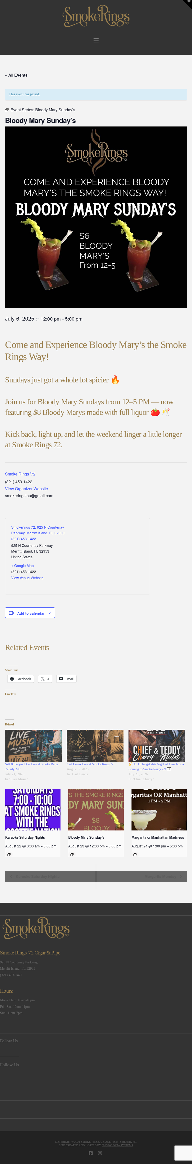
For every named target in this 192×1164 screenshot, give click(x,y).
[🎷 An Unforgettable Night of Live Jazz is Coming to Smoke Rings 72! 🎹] (156, 746)
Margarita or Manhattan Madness (158, 837)
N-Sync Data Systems (117, 1145)
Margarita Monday (160, 876)
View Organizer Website (26, 488)
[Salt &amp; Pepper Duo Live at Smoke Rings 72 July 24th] (33, 746)
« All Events (16, 75)
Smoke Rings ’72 (20, 474)
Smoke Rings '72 (92, 1141)
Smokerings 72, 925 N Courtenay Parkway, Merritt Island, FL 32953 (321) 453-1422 (37, 533)
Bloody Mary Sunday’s (86, 837)
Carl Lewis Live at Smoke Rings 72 (90, 764)
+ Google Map (22, 565)
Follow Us (9, 1040)
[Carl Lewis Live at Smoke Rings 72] (95, 746)
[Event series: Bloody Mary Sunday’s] (72, 854)
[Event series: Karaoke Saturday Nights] (9, 854)
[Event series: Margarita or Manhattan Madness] (135, 854)
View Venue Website (27, 577)
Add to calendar (30, 613)
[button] (96, 40)
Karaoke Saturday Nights (25, 837)
